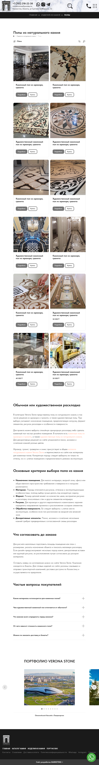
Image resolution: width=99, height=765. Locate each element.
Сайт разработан (43, 762)
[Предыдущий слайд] (4, 687)
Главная (33, 15)
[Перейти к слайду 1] (41, 708)
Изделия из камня (50, 15)
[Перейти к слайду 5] (50, 708)
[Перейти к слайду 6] (52, 708)
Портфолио (52, 749)
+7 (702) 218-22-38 (23, 3)
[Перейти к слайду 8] (57, 708)
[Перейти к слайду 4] (48, 708)
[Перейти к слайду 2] (44, 708)
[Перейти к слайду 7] (54, 708)
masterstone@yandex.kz (22, 6)
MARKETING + (57, 762)
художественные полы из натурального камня (61, 436)
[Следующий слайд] (94, 687)
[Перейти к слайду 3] (46, 708)
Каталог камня (19, 749)
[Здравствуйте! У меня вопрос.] (91, 757)
